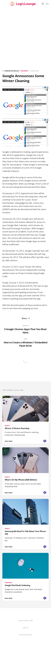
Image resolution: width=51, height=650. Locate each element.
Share (24, 318)
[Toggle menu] (47, 4)
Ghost (30, 635)
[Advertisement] (25, 34)
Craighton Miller (12, 71)
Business (24, 71)
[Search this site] (42, 4)
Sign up (25, 628)
